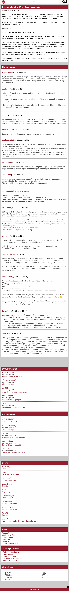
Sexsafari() (7, 311)
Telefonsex (6, 492)
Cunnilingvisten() (7, 501)
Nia (21, 7)
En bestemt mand (9, 556)
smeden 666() (8, 130)
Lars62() (6, 236)
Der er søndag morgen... (11, 474)
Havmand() (7, 162)
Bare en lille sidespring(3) (11, 400)
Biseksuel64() (8, 537)
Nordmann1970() (9, 507)
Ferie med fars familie (11, 552)
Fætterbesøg (8, 554)
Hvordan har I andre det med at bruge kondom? (20, 521)
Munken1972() (8, 535)
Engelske (8, 576)
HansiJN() (6, 73)
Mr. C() (5, 388)
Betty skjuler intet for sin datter (13, 407)
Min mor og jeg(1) (8, 384)
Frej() (4, 115)
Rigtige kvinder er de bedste (12, 376)
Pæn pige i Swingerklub (12, 560)
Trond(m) (5, 533)
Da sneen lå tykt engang (12, 558)
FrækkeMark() (8, 372)
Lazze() (5, 519)
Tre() (4, 333)
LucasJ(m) (6, 403)
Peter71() (6, 513)
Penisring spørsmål (9, 509)
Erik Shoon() (7, 208)
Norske (7, 580)
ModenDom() (7, 484)
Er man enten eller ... (10, 480)
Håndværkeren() (9, 380)
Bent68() (6, 466)
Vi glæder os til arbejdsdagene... (14, 392)
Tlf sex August (7, 498)
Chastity (5, 486)
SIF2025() (6, 478)
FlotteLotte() (7, 277)
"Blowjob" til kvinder (9, 503)
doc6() (5, 490)
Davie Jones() (8, 254)
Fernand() (6, 175)
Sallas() (5, 472)
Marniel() (6, 541)
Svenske (8, 578)
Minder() (6, 89)
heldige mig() (7, 396)
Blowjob (5, 515)
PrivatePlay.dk (34, 589)
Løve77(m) (6, 539)
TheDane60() (8, 191)
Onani (4, 469)
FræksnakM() (8, 496)
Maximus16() (8, 140)
